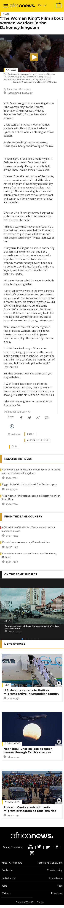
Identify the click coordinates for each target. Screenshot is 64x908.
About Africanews (11, 863)
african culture (38, 440)
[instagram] (32, 853)
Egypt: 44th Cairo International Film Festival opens (29, 484)
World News (12, 743)
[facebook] (57, 847)
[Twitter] (40, 847)
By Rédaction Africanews (17, 89)
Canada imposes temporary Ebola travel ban (26, 542)
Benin (30, 434)
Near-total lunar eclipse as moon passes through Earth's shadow (28, 750)
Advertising (56, 878)
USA (6, 685)
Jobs (4, 886)
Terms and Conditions (50, 863)
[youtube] (31, 847)
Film (14, 446)
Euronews (57, 893)
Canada (11, 70)
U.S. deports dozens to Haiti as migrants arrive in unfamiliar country (31, 692)
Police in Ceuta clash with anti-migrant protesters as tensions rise (30, 809)
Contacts (6, 870)
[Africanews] (22, 6)
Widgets (6, 893)
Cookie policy (55, 870)
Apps (60, 886)
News (6, 14)
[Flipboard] (48, 847)
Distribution (8, 878)
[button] (34, 57)
